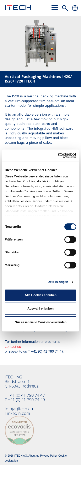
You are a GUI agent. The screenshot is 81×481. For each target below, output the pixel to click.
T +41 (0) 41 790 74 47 (25, 395)
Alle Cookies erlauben (40, 295)
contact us (13, 347)
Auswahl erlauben (40, 308)
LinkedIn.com (17, 413)
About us (33, 455)
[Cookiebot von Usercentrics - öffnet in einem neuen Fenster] (58, 155)
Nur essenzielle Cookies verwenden (40, 322)
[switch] (70, 239)
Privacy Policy (49, 455)
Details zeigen (58, 282)
